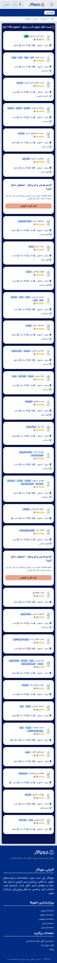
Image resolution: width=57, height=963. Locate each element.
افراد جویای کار (47, 945)
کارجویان (43, 19)
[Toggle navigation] (51, 4)
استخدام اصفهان (46, 919)
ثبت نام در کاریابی (28, 206)
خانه (52, 19)
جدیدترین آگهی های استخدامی (40, 941)
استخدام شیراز (47, 927)
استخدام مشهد (47, 914)
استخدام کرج (48, 923)
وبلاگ (51, 949)
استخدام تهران (47, 910)
